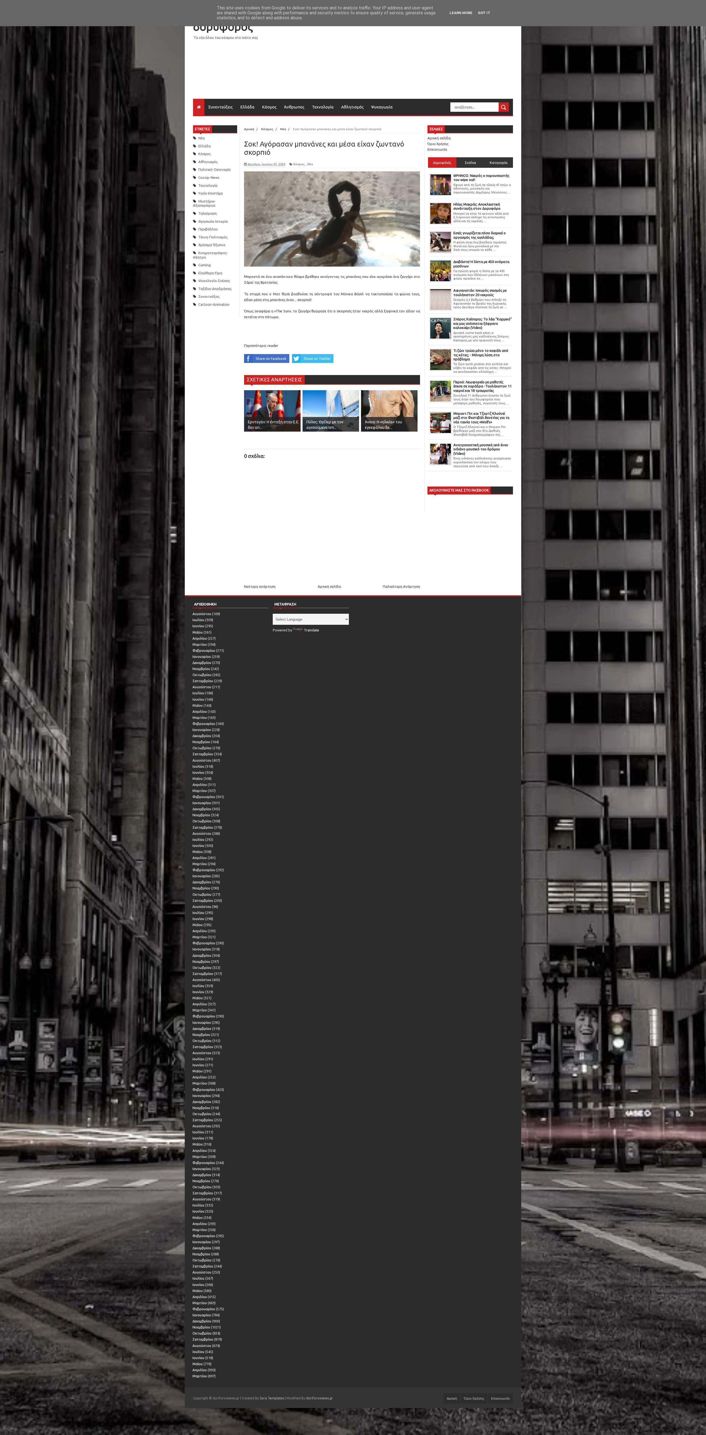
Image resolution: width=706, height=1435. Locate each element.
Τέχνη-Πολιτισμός (213, 237)
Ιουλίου (198, 620)
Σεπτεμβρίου (202, 681)
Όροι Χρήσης (437, 144)
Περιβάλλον (208, 229)
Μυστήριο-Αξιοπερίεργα (204, 203)
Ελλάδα (247, 107)
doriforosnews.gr (319, 1398)
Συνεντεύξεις (220, 107)
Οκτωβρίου (202, 675)
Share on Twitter (317, 358)
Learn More (461, 13)
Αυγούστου (201, 614)
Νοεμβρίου (201, 669)
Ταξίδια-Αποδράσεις (215, 289)
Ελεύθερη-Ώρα (210, 273)
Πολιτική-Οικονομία (214, 169)
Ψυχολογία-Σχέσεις (214, 281)
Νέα (201, 138)
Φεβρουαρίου (203, 650)
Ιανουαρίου (201, 656)
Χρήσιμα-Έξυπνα (211, 245)
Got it (484, 13)
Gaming (204, 265)
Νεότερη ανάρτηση (260, 586)
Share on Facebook (271, 358)
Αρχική (452, 1398)
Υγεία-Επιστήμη (210, 193)
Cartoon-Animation (213, 304)
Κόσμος (269, 107)
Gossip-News (209, 177)
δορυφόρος (223, 26)
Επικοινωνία (437, 149)
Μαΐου (197, 632)
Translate (311, 630)
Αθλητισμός (352, 107)
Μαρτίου (199, 644)
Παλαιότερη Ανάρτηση (401, 586)
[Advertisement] (412, 60)
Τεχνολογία (323, 107)
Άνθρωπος (294, 107)
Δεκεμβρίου (201, 663)
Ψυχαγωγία (382, 107)
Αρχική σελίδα (329, 586)
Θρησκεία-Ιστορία (213, 221)
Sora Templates (272, 1398)
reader (273, 345)
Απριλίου (199, 638)
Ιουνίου (198, 626)
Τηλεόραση (207, 213)
